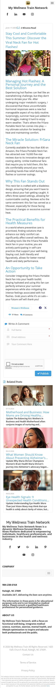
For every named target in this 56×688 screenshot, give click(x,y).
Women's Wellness (20, 308)
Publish (44, 373)
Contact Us (28, 654)
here (48, 686)
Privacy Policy (28, 670)
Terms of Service (28, 662)
